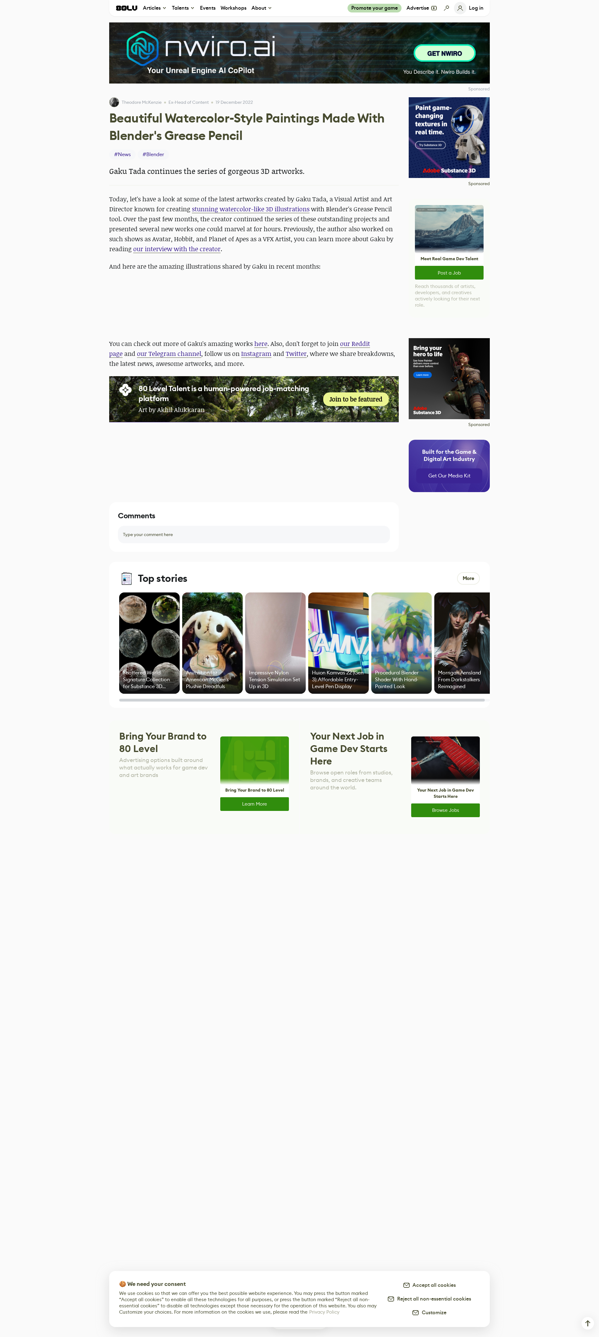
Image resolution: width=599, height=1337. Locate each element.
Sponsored (479, 183)
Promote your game (374, 8)
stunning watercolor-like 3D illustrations (250, 209)
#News (122, 154)
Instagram (256, 353)
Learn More (254, 804)
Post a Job (449, 273)
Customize (432, 1312)
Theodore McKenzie (142, 102)
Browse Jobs (445, 810)
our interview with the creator (177, 249)
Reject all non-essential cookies (433, 1299)
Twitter (296, 353)
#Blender (153, 154)
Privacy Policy (324, 1312)
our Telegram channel (169, 353)
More (468, 578)
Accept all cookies (433, 1285)
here (260, 343)
